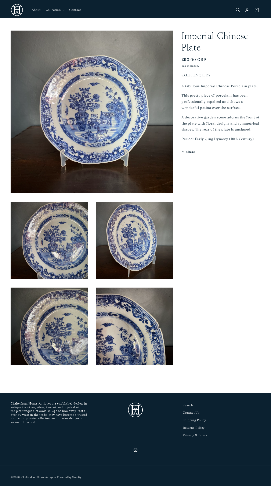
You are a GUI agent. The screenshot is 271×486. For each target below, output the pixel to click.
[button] (55, 9)
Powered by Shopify (69, 477)
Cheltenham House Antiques (39, 477)
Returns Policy (194, 428)
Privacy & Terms (195, 435)
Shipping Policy (194, 420)
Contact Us (191, 412)
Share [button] (190, 152)
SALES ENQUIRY (196, 75)
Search (188, 405)
